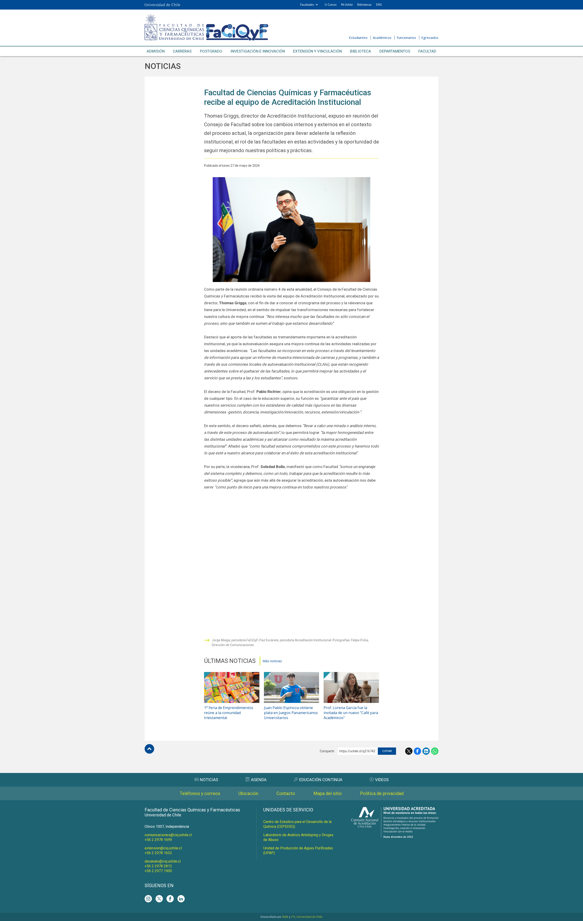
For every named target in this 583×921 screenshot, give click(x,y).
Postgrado (211, 51)
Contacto (285, 793)
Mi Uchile (347, 5)
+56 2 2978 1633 (158, 853)
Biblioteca (360, 51)
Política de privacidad (382, 793)
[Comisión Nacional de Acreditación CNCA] (394, 836)
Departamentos (394, 51)
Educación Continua (320, 779)
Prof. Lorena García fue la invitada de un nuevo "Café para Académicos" (351, 712)
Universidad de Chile (309, 916)
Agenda (258, 779)
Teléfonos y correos (200, 793)
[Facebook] (170, 898)
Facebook (417, 751)
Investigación (257, 51)
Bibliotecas (364, 5)
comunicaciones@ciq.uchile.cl (168, 835)
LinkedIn (426, 751)
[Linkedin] (181, 898)
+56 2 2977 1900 (158, 871)
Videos (382, 779)
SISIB (285, 916)
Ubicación (248, 793)
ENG (379, 5)
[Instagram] (148, 898)
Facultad (427, 51)
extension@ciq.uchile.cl (163, 848)
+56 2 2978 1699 (158, 840)
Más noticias (272, 661)
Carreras (182, 51)
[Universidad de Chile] (162, 5)
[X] (159, 898)
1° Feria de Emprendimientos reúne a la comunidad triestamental (228, 712)
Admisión (156, 51)
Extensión (317, 51)
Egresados (429, 37)
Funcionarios (406, 37)
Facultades (307, 5)
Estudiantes (358, 37)
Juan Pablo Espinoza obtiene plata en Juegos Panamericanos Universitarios (291, 712)
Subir (149, 749)
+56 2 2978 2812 (158, 866)
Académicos (382, 37)
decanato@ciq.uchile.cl (163, 861)
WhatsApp (434, 751)
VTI (293, 916)
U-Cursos (331, 5)
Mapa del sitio (327, 793)
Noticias (163, 66)
